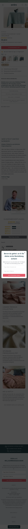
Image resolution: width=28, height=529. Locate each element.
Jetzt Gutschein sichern (14, 275)
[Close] (25, 253)
